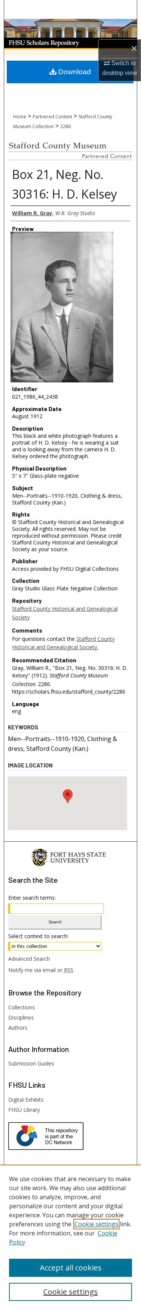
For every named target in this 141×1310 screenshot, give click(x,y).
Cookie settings (96, 1224)
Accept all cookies (71, 1268)
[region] (70, 1237)
